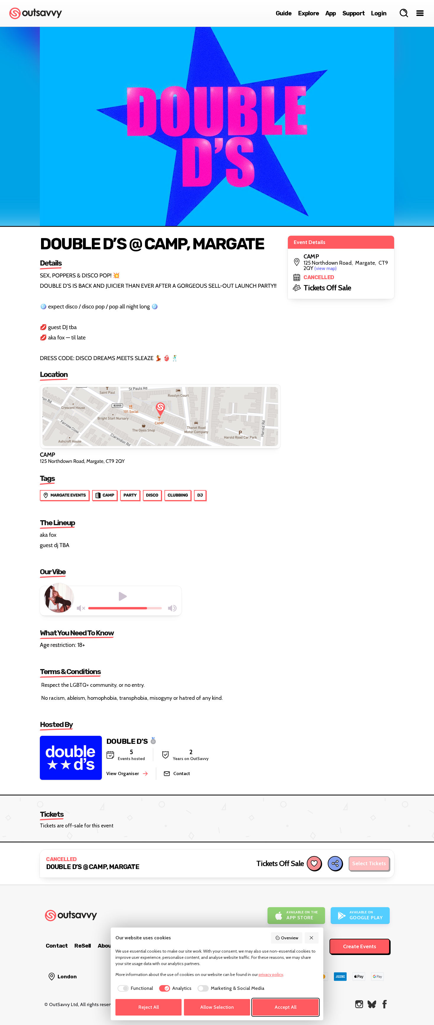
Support (353, 13)
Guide (284, 13)
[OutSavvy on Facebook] (384, 1004)
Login (378, 13)
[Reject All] (312, 937)
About (106, 945)
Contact (57, 945)
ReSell (82, 945)
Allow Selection (217, 1007)
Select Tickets (369, 863)
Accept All (285, 1007)
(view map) (325, 268)
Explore (308, 13)
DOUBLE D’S (127, 741)
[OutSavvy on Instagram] (359, 1004)
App (330, 13)
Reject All (148, 1007)
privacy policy (271, 974)
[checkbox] (134, 988)
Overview (289, 938)
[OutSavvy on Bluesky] (372, 1004)
